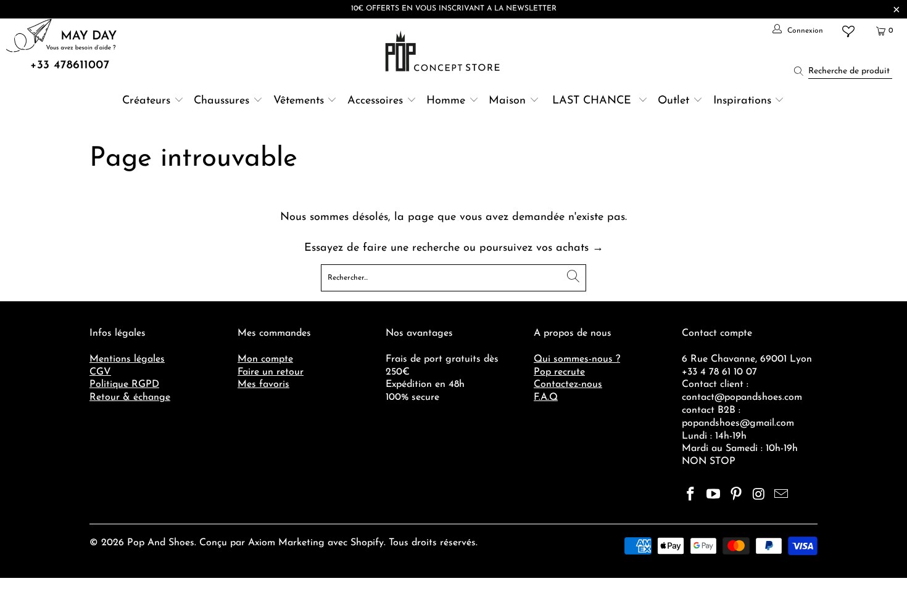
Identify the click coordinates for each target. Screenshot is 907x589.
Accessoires (375, 101)
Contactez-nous (568, 384)
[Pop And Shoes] (444, 51)
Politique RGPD (124, 384)
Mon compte (265, 359)
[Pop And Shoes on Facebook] (691, 495)
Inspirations (744, 101)
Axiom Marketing (286, 543)
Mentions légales (127, 359)
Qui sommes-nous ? (577, 359)
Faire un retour (271, 372)
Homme (445, 101)
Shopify (367, 543)
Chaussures (221, 101)
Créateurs (146, 101)
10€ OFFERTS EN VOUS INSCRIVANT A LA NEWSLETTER (454, 8)
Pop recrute (559, 372)
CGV (100, 372)
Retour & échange (129, 397)
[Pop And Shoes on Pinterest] (736, 495)
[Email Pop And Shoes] (781, 495)
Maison (507, 101)
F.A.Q (546, 397)
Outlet (673, 101)
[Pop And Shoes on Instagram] (759, 495)
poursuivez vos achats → (541, 248)
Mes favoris (263, 384)
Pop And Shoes (160, 543)
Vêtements (298, 101)
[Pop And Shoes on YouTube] (714, 495)
